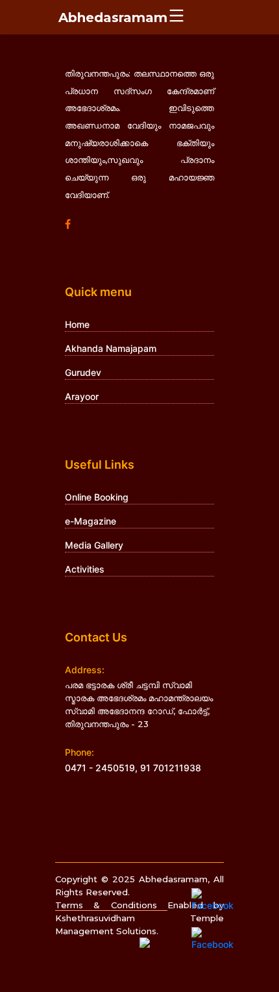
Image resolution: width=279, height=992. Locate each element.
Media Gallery (94, 545)
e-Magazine (90, 521)
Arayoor (82, 396)
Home (77, 324)
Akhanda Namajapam (110, 348)
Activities (84, 569)
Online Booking (96, 496)
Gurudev (83, 372)
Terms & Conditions (111, 905)
